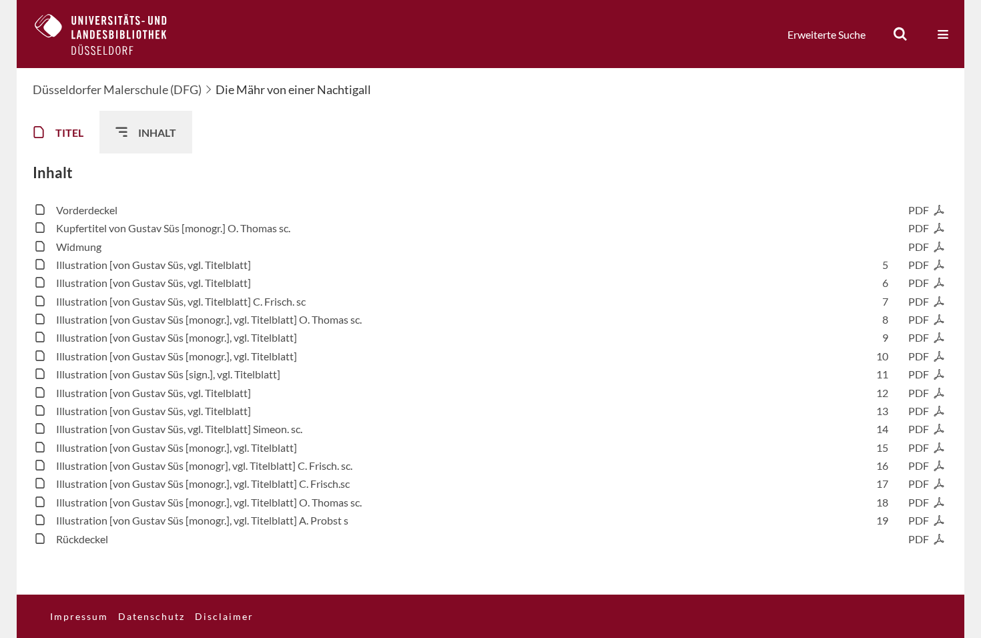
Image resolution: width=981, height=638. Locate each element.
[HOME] (111, 34)
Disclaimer (224, 616)
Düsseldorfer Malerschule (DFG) (117, 89)
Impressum (79, 616)
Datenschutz (151, 616)
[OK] (900, 34)
